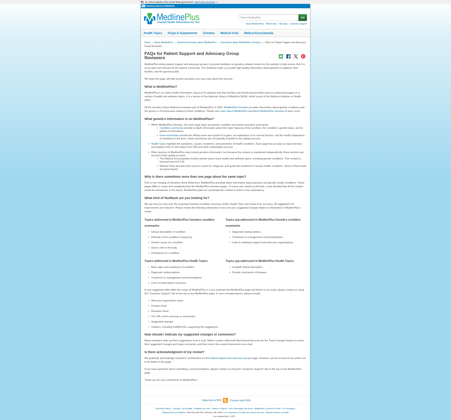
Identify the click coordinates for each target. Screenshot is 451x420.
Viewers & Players (219, 408)
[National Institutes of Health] (144, 6)
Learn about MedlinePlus (234, 111)
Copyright (176, 408)
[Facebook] (288, 56)
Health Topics (153, 33)
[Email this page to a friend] (281, 56)
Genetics (209, 33)
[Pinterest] (303, 56)
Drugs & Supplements (182, 33)
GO (303, 17)
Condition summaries (171, 127)
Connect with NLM (240, 400)
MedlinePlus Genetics (236, 107)
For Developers (288, 408)
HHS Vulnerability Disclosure (241, 408)
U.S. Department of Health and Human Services (243, 412)
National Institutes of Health (277, 412)
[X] (295, 56)
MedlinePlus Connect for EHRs (267, 408)
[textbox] (269, 17)
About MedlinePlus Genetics (268, 111)
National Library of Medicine (161, 6)
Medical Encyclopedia (258, 33)
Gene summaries (169, 135)
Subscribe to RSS (211, 400)
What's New (271, 24)
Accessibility (187, 408)
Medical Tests (229, 33)
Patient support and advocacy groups (230, 358)
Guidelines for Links (202, 408)
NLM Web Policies (163, 408)
